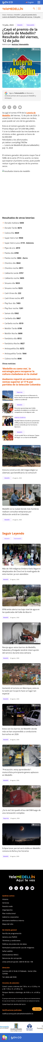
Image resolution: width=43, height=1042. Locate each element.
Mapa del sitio (7, 924)
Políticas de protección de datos (14, 944)
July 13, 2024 (7, 148)
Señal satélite (7, 951)
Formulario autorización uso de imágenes (18, 948)
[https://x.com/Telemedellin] (16, 888)
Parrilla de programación (11, 933)
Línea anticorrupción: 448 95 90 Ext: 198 (17, 962)
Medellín (17, 15)
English (31, 2)
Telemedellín (30, 25)
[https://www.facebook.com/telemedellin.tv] (11, 888)
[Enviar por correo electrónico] (20, 107)
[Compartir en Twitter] (9, 107)
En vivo (37, 1009)
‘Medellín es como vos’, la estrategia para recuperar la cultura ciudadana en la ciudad (19, 371)
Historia (5, 899)
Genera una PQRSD (9, 937)
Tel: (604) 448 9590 (9, 977)
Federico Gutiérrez (20, 417)
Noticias (10, 15)
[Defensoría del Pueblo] (18, 1027)
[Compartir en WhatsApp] (15, 107)
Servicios (5, 903)
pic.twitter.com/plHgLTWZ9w (14, 142)
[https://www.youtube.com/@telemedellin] (32, 888)
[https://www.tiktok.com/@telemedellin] (21, 888)
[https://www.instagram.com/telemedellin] (27, 888)
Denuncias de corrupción (12, 958)
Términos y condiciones (11, 940)
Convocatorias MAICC (10, 955)
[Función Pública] (31, 1027)
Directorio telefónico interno (13, 920)
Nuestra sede (7, 906)
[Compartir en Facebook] (4, 107)
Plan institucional (9, 913)
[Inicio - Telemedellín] (12, 8)
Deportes (19, 392)
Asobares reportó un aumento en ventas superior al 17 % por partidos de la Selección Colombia (21, 382)
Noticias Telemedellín (20, 44)
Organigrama (7, 910)
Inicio (4, 15)
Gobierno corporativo (10, 917)
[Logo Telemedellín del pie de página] (21, 878)
